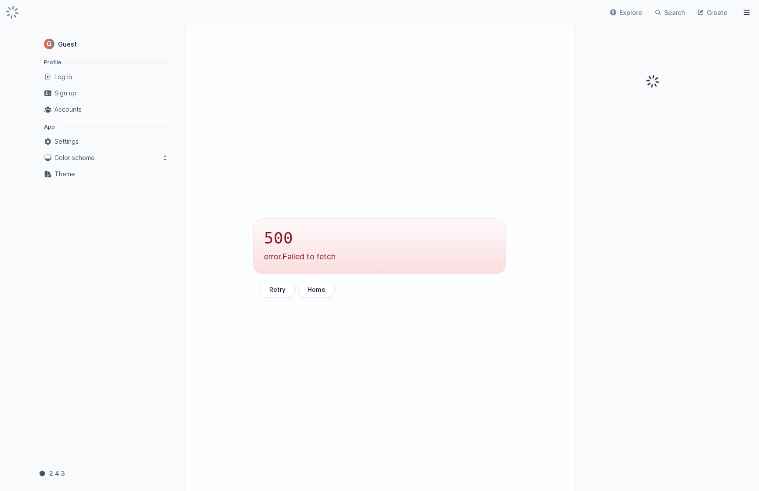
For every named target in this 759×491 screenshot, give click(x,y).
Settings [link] (66, 141)
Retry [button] (277, 289)
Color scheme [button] (74, 157)
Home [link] (316, 289)
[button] (106, 44)
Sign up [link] (65, 93)
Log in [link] (63, 76)
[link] (12, 12)
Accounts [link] (68, 109)
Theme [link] (64, 174)
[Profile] (746, 12)
